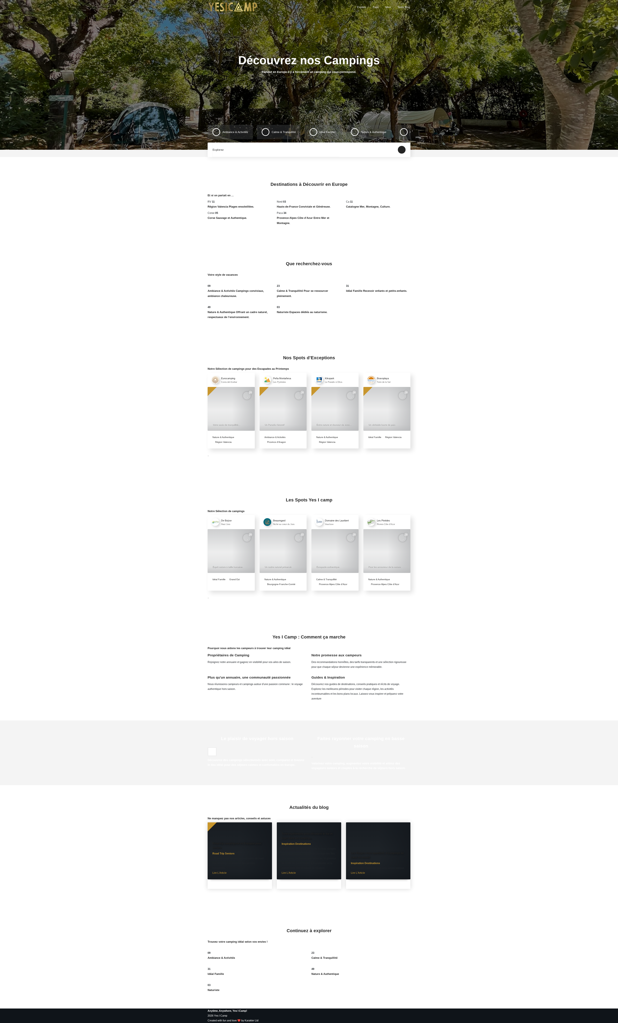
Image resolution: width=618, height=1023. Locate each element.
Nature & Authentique (223, 437)
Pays (376, 7)
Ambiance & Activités (275, 437)
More (388, 7)
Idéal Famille (374, 437)
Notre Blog (404, 7)
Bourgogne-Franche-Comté (281, 584)
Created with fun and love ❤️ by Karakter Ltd (233, 1020)
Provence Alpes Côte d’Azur (332, 584)
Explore (361, 7)
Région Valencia (223, 442)
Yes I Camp (220, 1015)
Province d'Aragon (276, 442)
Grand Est (234, 579)
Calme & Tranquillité (326, 579)
